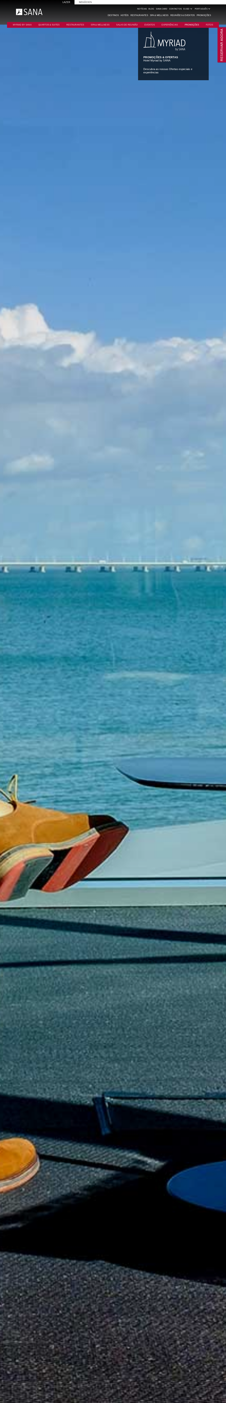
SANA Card (161, 9)
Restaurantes (139, 15)
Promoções (204, 15)
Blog (151, 9)
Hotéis (125, 15)
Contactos (175, 9)
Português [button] (203, 9)
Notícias (142, 9)
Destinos (113, 15)
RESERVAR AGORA (222, 44)
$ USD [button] (188, 9)
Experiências (170, 25)
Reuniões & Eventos (182, 15)
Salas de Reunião (127, 25)
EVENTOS (149, 25)
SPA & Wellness (159, 15)
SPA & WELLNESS (100, 25)
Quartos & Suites (49, 25)
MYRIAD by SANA (22, 25)
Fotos (209, 25)
